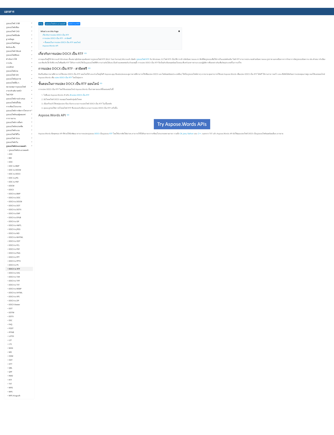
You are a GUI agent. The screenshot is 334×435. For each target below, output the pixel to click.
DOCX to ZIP (14, 300)
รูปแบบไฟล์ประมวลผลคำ (16, 146)
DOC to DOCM (15, 170)
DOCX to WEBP (15, 288)
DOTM (11, 312)
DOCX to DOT (14, 205)
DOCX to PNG (14, 253)
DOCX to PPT (14, 257)
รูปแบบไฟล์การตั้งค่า (14, 122)
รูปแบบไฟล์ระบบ (13, 130)
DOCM (11, 185)
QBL (10, 368)
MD (10, 352)
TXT (10, 383)
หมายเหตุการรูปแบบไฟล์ (16, 86)
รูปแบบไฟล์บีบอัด (13, 35)
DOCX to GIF (14, 221)
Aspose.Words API (50, 45)
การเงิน (9, 63)
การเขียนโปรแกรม (13, 106)
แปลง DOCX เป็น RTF (63, 77)
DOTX (11, 316)
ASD (10, 154)
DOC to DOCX (14, 174)
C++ (199, 133)
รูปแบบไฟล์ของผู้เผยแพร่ (16, 114)
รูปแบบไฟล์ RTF (142, 59)
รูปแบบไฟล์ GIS (12, 75)
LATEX (11, 336)
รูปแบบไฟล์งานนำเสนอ (15, 98)
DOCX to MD (14, 233)
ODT (11, 360)
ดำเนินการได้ (11, 59)
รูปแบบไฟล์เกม (12, 71)
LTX (10, 344)
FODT (11, 328)
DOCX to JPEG (14, 229)
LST (10, 340)
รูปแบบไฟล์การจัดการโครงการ (18, 110)
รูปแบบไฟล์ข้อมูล (13, 43)
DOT (11, 308)
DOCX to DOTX (15, 209)
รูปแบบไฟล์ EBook (13, 51)
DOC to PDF (14, 182)
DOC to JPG (13, 178)
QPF (10, 372)
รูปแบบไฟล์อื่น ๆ (12, 82)
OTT (10, 364)
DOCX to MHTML (16, 237)
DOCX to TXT (14, 285)
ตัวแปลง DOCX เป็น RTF (79, 95)
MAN (11, 348)
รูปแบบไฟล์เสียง (12, 27)
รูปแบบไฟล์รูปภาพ (13, 79)
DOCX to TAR (14, 277)
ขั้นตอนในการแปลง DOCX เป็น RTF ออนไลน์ (62, 42)
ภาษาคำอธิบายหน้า (14, 90)
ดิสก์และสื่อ (10, 47)
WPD (11, 387)
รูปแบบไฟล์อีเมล (12, 55)
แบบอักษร (10, 67)
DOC (11, 162)
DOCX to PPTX (15, 261)
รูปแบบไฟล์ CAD (12, 31)
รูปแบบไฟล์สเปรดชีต (14, 126)
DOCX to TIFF (14, 280)
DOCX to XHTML (15, 292)
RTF (10, 380)
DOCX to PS (14, 265)
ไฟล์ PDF (9, 94)
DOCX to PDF (14, 249)
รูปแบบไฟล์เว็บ (12, 142)
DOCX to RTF (14, 269)
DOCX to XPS (14, 296)
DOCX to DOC (14, 197)
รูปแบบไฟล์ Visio (13, 138)
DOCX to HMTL (15, 225)
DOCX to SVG (14, 273)
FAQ (10, 324)
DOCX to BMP (14, 193)
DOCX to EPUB (15, 217)
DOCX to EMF (14, 213)
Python (190, 133)
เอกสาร (9, 11)
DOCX (11, 189)
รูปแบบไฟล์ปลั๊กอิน (13, 102)
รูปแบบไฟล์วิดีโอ (13, 134)
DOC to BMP (14, 166)
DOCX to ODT (14, 241)
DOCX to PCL (14, 245)
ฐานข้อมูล (10, 39)
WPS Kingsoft (14, 395)
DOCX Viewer (14, 304)
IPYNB (11, 332)
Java (185, 133)
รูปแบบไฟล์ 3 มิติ (13, 23)
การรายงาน (11, 118)
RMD (11, 375)
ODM (11, 356)
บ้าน (41, 23)
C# (181, 133)
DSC (10, 320)
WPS (11, 391)
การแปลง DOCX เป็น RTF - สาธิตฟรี (57, 38)
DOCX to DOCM (15, 201)
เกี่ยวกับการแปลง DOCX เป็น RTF (56, 35)
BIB (10, 158)
